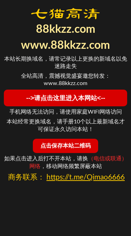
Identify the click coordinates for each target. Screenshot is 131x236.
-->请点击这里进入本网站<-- (65, 97)
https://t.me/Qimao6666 (85, 177)
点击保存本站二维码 (66, 146)
